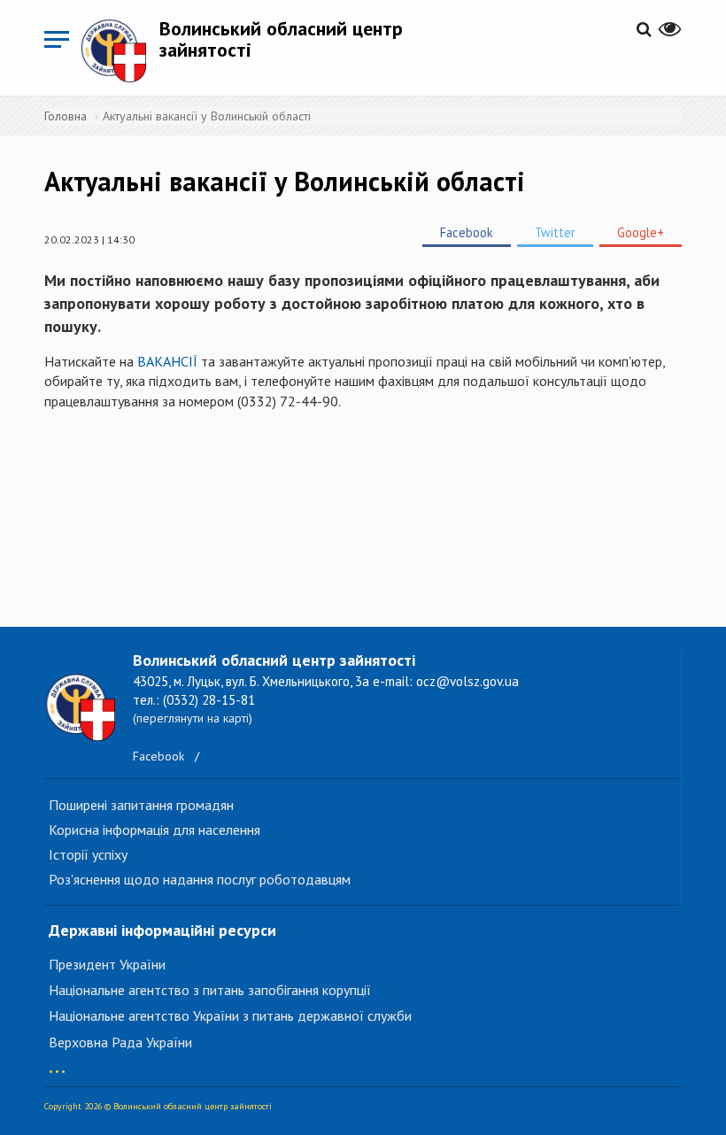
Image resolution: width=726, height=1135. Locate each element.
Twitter (555, 232)
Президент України (107, 964)
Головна (65, 116)
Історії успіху (88, 854)
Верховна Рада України (120, 1042)
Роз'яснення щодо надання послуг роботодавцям (200, 879)
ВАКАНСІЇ (165, 361)
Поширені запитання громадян (141, 805)
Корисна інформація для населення (154, 829)
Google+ (640, 232)
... (57, 1063)
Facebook (466, 232)
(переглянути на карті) (192, 718)
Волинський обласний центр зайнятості (281, 39)
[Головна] (119, 50)
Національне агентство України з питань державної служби (230, 1015)
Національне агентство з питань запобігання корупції (210, 990)
